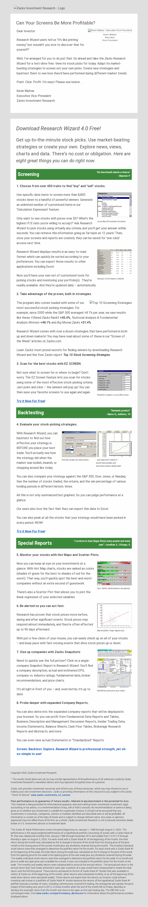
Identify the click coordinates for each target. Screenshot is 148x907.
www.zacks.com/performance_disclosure (59, 893)
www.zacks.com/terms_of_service (50, 795)
